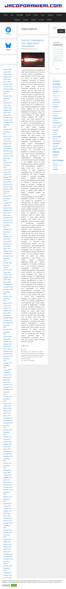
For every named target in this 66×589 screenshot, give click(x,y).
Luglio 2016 (7, 406)
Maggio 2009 (7, 578)
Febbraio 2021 (7, 251)
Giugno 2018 (7, 341)
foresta (54, 113)
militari (35, 355)
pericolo (55, 134)
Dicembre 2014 (8, 456)
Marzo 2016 (7, 415)
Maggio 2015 (7, 444)
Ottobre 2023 (7, 163)
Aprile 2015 (6, 446)
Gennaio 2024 (7, 153)
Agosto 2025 (7, 103)
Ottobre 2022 (7, 196)
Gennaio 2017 (7, 387)
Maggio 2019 (7, 310)
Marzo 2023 (7, 182)
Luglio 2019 (7, 306)
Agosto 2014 (7, 470)
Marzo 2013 (7, 516)
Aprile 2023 (7, 179)
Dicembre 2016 (8, 389)
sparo (34, 357)
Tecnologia (19, 15)
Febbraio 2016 (8, 418)
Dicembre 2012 (8, 523)
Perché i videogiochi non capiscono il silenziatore (32, 43)
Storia (42, 15)
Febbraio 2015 (7, 451)
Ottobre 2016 (7, 396)
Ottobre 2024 (7, 129)
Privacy (49, 19)
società (55, 146)
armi (29, 351)
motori (58, 127)
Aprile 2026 (7, 79)
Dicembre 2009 (8, 559)
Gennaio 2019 (7, 320)
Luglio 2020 (7, 272)
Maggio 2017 (7, 377)
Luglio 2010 (7, 542)
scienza (23, 357)
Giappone (50, 15)
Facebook (59, 15)
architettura (57, 87)
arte (54, 89)
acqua (54, 78)
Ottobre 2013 (7, 496)
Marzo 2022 (7, 215)
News (24, 350)
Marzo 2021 (7, 249)
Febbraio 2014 (8, 485)
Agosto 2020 (7, 270)
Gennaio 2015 (7, 454)
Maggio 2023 (7, 177)
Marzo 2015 (7, 449)
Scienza (28, 15)
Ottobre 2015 (7, 430)
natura (56, 130)
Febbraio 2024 (8, 151)
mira (39, 355)
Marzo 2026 (7, 82)
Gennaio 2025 (7, 120)
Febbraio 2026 (8, 84)
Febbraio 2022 (8, 218)
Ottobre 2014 (7, 463)
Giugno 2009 (7, 575)
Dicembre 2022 (8, 189)
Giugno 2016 (7, 408)
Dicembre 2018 (8, 323)
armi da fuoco (35, 351)
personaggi (57, 137)
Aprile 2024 (7, 146)
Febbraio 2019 (8, 318)
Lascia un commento (28, 360)
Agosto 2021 (7, 236)
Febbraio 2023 (8, 184)
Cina (61, 91)
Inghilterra (55, 120)
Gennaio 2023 (7, 187)
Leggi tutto (24, 345)
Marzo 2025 (7, 115)
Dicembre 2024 (8, 122)
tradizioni (55, 163)
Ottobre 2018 (7, 330)
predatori (55, 139)
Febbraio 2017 (7, 384)
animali (56, 84)
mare (54, 127)
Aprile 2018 (6, 346)
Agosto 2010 (7, 539)
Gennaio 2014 (7, 487)
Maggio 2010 (7, 547)
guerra (42, 353)
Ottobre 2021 (7, 229)
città (54, 93)
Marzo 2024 (7, 148)
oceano (55, 132)
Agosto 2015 (7, 437)
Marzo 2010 (7, 551)
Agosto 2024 (7, 136)
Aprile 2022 (7, 213)
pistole (42, 355)
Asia (57, 89)
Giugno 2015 (7, 441)
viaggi (55, 169)
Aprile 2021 (6, 246)
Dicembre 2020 (8, 256)
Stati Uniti (57, 148)
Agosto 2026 (7, 69)
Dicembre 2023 (8, 156)
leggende (55, 125)
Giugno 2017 (7, 375)
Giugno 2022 (7, 208)
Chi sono (41, 19)
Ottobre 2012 (7, 530)
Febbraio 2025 (8, 117)
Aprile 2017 (6, 380)
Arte (12, 15)
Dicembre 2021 (8, 222)
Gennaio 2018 (7, 354)
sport (37, 357)
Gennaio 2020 (7, 287)
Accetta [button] (14, 585)
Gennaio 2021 (7, 253)
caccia (41, 351)
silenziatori (29, 357)
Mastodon (17, 19)
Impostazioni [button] (6, 585)
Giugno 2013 (7, 508)
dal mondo (57, 102)
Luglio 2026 (7, 72)
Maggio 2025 (7, 110)
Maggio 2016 (7, 411)
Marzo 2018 (7, 349)
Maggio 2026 (7, 77)
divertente (55, 104)
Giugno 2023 (7, 174)
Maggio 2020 (7, 277)
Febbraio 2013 (8, 518)
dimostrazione (25, 353)
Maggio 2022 (7, 210)
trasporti (55, 165)
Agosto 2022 (7, 203)
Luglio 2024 (7, 139)
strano (55, 155)
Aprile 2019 (7, 313)
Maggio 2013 (7, 511)
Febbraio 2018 (7, 351)
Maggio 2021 (7, 244)
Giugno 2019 (7, 308)
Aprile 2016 (7, 413)
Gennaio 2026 (7, 86)
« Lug (57, 68)
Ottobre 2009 (7, 566)
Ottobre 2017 (7, 363)
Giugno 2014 (7, 475)
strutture (55, 157)
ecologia (56, 106)
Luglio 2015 (7, 439)
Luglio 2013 (7, 506)
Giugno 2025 (7, 108)
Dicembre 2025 (8, 89)
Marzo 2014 (7, 482)
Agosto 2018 (7, 336)
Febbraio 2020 (8, 284)
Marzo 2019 (7, 315)
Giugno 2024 (7, 141)
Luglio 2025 (7, 105)
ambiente (56, 81)
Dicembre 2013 (8, 490)
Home (5, 15)
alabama (25, 351)
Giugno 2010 (7, 544)
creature (56, 100)
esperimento (33, 353)
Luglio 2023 (7, 172)
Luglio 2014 (7, 472)
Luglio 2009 (7, 573)
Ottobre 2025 (7, 96)
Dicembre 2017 (8, 356)
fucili (38, 353)
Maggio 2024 (7, 143)
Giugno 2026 (7, 74)
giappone (55, 115)
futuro (58, 113)
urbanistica (55, 167)
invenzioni (30, 355)
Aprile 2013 (7, 513)
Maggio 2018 (7, 344)
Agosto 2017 (7, 370)
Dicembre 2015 (8, 423)
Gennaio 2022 (7, 220)
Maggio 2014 (7, 477)
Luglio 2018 (7, 339)
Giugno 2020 (7, 275)
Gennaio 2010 (7, 556)
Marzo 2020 (7, 282)
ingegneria (24, 355)
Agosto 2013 (7, 503)
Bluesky (26, 19)
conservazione (56, 95)
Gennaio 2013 (7, 521)
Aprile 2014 (7, 480)
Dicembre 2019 (8, 289)
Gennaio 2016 (7, 420)
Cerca (55, 28)
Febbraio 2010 (8, 554)
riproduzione (57, 141)
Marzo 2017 (7, 382)
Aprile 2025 (7, 112)
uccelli (60, 165)
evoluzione (57, 111)
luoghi (60, 125)
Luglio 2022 (7, 205)
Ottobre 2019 (7, 296)
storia (56, 151)
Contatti (33, 19)
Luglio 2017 (7, 372)
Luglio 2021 (7, 239)
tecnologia (27, 358)
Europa (55, 109)
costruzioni (55, 97)
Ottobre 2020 (7, 263)
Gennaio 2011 (7, 532)
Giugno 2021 (7, 241)
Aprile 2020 (7, 279)
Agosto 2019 (7, 303)
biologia (56, 91)
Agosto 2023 (7, 169)
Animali (36, 15)
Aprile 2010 (7, 549)
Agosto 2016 (7, 403)
